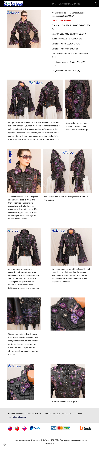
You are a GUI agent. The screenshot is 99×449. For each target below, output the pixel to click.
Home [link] (53, 3)
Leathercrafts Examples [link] (69, 3)
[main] (71, 41)
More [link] (86, 3)
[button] (96, 4)
